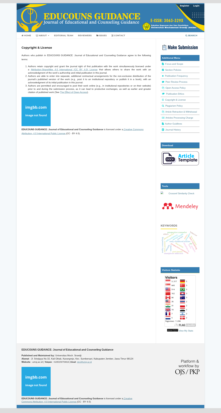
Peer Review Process (176, 82)
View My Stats (186, 330)
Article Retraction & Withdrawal (181, 111)
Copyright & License (175, 99)
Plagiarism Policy (174, 105)
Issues (102, 35)
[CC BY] (65, 133)
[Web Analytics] (172, 330)
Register (184, 5)
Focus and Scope (174, 64)
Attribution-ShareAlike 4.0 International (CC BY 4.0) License (64, 69)
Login (196, 5)
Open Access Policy (176, 88)
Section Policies (173, 70)
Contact (119, 35)
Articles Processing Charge (179, 117)
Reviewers (85, 35)
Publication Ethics (175, 93)
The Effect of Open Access (73, 92)
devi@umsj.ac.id (84, 362)
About (42, 35)
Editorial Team (63, 35)
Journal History (173, 129)
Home (27, 35)
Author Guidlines (173, 123)
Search (192, 35)
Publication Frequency (176, 76)
